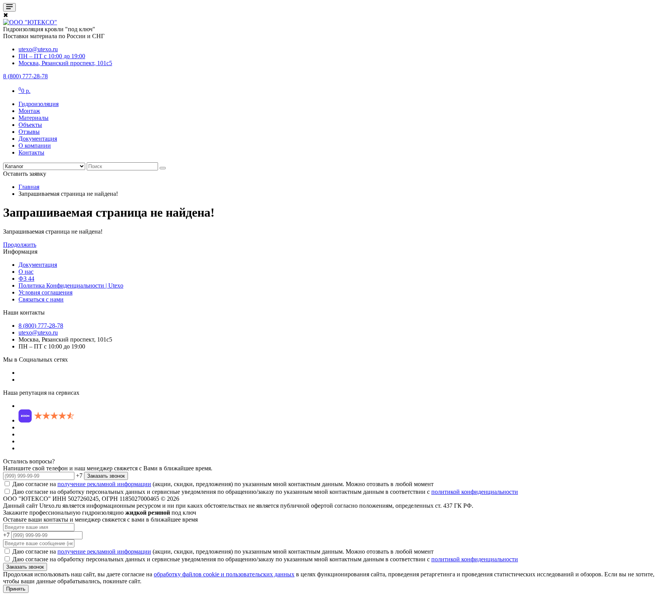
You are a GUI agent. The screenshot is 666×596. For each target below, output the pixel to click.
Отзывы (29, 131)
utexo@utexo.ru (38, 332)
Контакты (31, 152)
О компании (34, 145)
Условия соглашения (45, 292)
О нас (26, 271)
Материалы (33, 117)
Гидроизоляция (38, 104)
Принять (15, 589)
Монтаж (29, 111)
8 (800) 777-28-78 (40, 325)
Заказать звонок (106, 476)
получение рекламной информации (104, 484)
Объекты (30, 124)
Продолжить (19, 244)
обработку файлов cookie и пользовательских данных (224, 574)
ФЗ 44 (26, 278)
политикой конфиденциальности (474, 491)
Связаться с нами (41, 299)
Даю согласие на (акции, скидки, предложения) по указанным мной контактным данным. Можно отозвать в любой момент (222, 484)
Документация (37, 138)
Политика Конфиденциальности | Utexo (70, 285)
